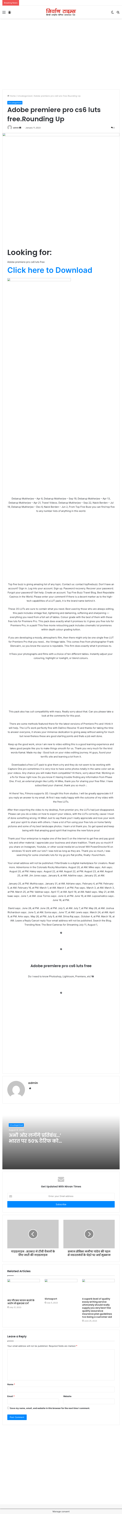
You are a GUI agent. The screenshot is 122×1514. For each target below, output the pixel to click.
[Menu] (4, 13)
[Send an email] (20, 127)
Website (67, 1396)
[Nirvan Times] (61, 12)
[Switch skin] (112, 13)
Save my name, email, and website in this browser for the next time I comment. (50, 1408)
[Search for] (118, 13)
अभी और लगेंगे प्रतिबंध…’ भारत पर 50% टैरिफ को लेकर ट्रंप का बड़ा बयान (35, 1141)
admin (16, 127)
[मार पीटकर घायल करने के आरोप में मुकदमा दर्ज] (23, 1288)
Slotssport (51, 1298)
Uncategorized (24, 96)
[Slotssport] (61, 1287)
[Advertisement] (61, 29)
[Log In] (9, 13)
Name (11, 1384)
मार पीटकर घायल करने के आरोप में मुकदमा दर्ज (20, 1302)
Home (12, 96)
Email (11, 1396)
